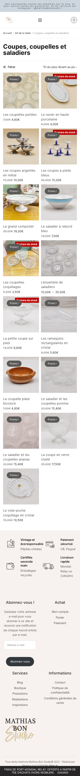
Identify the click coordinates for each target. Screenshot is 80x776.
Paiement (60, 623)
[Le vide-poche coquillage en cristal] (21, 486)
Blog (20, 682)
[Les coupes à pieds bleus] (59, 146)
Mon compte (60, 611)
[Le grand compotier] (21, 202)
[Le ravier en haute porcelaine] (59, 91)
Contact (60, 682)
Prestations (20, 693)
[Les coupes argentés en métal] (21, 146)
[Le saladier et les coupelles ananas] (21, 431)
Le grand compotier (18, 226)
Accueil (7, 33)
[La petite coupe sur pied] (21, 314)
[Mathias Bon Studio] (9, 20)
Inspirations (20, 705)
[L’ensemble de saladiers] (59, 258)
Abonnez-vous (20, 661)
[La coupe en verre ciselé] (59, 431)
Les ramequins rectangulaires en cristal (54, 343)
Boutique (20, 688)
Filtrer (11, 67)
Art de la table (23, 33)
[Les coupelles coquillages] (21, 258)
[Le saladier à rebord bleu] (59, 202)
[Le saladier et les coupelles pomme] (59, 375)
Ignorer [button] (62, 772)
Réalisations (20, 699)
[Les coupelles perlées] (21, 91)
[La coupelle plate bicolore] (21, 375)
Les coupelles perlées (20, 114)
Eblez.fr (53, 765)
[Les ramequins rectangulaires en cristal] (59, 314)
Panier (60, 617)
